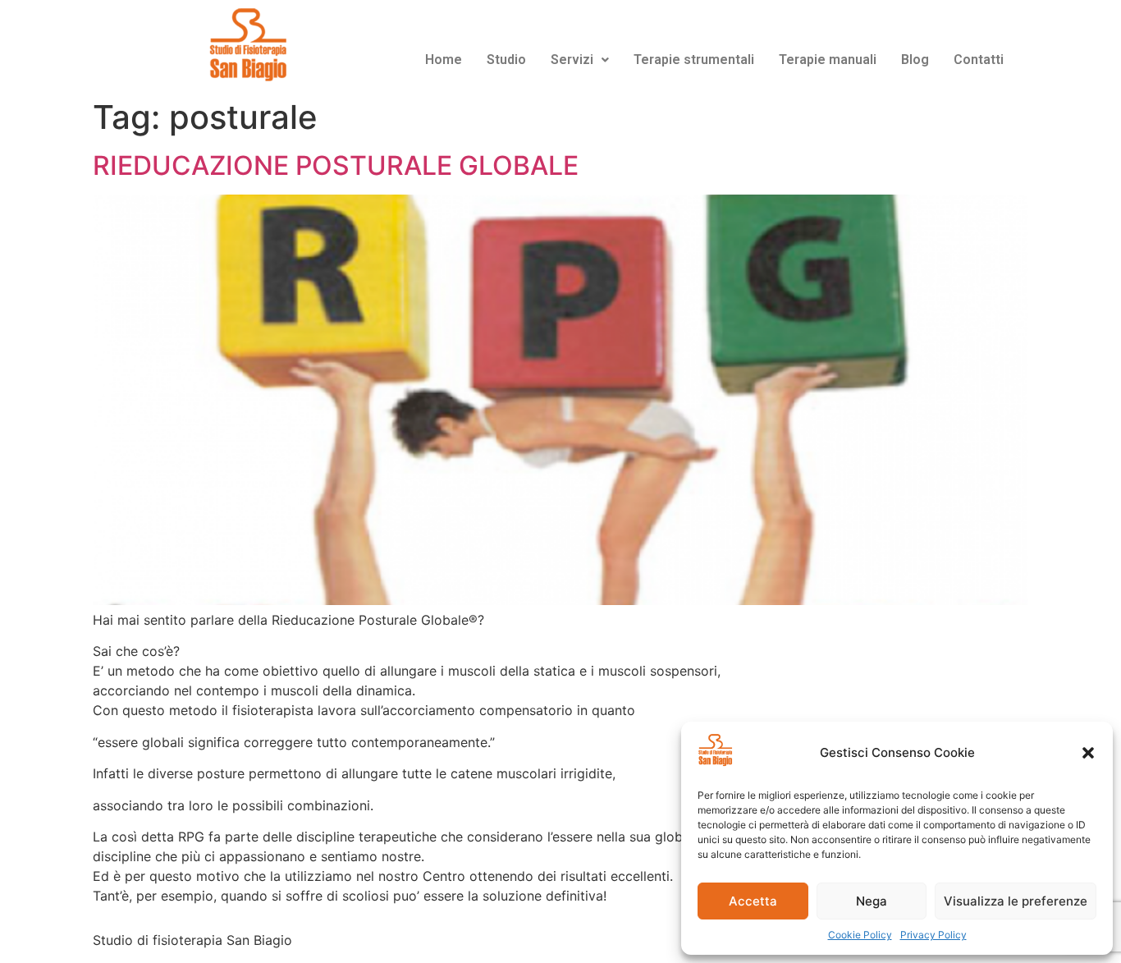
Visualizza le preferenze (1015, 901)
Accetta (753, 901)
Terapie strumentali (694, 59)
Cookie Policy (860, 935)
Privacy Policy (933, 935)
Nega (871, 901)
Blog (915, 59)
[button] (1088, 753)
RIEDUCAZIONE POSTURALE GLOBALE (336, 165)
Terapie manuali (827, 59)
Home (443, 59)
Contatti (979, 59)
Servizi (572, 59)
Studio (506, 59)
